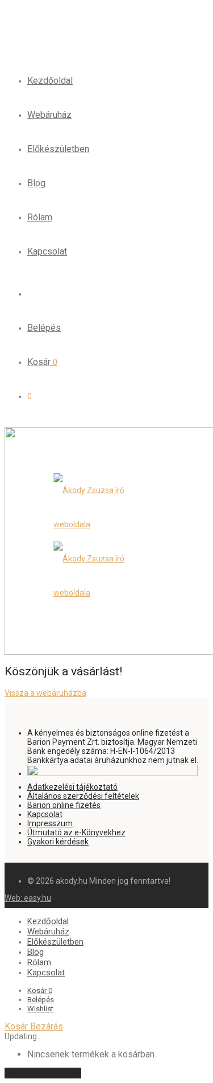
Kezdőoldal (50, 80)
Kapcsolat (47, 251)
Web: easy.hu (28, 897)
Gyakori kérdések (58, 841)
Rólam (39, 217)
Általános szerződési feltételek (83, 796)
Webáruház (49, 114)
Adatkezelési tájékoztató (72, 786)
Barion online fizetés (64, 805)
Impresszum (50, 823)
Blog (36, 183)
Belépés (44, 327)
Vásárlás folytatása (43, 1073)
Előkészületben (58, 148)
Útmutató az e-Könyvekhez (76, 832)
